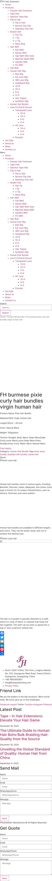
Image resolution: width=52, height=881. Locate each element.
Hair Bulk (14, 68)
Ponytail (19, 137)
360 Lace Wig (21, 80)
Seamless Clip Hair (24, 28)
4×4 (17, 95)
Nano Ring (20, 44)
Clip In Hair (15, 19)
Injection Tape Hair (19, 16)
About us (9, 143)
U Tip (17, 40)
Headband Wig (22, 83)
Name (3, 774)
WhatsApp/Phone (8, 851)
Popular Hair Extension (21, 10)
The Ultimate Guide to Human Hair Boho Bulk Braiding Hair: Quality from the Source (25, 734)
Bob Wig (19, 74)
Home (8, 4)
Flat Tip (18, 34)
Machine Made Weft (24, 59)
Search (3, 304)
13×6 (17, 86)
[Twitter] (26, 637)
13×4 (17, 89)
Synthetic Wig (21, 101)
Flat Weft (19, 50)
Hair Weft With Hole (24, 56)
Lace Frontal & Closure (21, 107)
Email (2, 783)
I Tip (17, 37)
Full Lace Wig (21, 77)
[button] (26, 152)
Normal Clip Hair (23, 25)
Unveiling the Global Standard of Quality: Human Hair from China (25, 753)
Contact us (10, 149)
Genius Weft (21, 53)
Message (4, 799)
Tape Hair (14, 13)
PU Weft (19, 65)
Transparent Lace (23, 110)
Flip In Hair (20, 22)
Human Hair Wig (18, 71)
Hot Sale (9, 140)
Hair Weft (14, 47)
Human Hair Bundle (19, 104)
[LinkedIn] (26, 645)
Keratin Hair (15, 31)
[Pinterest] (26, 649)
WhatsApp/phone (8, 791)
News (7, 146)
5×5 (17, 92)
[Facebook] (26, 633)
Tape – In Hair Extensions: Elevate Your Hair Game (21, 718)
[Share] (26, 653)
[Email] (26, 641)
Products (9, 7)
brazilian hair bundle (17, 454)
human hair (33, 454)
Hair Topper (21, 98)
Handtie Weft (21, 62)
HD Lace (19, 125)
